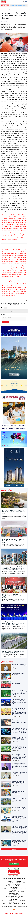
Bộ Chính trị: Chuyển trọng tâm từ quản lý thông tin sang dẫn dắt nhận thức (19, 693)
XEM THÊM (14, 876)
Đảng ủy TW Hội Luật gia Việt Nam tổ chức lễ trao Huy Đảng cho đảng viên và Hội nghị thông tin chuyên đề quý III (19, 783)
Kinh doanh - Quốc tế (15, 777)
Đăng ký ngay (14, 890)
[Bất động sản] (14, 494)
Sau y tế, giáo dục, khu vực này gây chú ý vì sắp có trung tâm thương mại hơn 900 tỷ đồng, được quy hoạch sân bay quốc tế (13, 595)
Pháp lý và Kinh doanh (16, 723)
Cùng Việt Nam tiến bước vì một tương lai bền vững (19, 709)
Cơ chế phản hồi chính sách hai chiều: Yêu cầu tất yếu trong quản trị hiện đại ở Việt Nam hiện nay (19, 748)
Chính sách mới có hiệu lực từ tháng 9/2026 (18, 701)
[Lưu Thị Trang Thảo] (14, 439)
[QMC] (14, 407)
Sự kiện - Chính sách (15, 695)
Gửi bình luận (5, 322)
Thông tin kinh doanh (16, 821)
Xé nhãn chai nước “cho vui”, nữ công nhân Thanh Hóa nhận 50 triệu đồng (19, 818)
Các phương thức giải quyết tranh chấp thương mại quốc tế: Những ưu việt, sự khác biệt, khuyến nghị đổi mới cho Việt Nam (19, 846)
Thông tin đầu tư (15, 768)
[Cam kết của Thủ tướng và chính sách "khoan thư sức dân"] (6, 802)
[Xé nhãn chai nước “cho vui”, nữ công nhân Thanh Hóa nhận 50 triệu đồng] (6, 819)
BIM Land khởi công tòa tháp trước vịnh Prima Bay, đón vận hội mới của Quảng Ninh (13, 568)
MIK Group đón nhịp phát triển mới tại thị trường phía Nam (19, 826)
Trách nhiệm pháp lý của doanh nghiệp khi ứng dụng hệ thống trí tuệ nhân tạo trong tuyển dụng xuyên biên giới (19, 868)
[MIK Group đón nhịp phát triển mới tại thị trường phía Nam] (6, 828)
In (23, 311)
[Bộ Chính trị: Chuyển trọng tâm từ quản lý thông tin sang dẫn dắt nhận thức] (6, 694)
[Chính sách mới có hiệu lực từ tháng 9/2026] (6, 703)
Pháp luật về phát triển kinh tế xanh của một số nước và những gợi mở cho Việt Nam (19, 774)
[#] (14, 466)
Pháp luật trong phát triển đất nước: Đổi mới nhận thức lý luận (19, 835)
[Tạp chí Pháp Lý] (4, 2)
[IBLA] (14, 338)
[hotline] (20, 1)
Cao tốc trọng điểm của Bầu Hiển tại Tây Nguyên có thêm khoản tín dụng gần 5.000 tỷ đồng (13, 623)
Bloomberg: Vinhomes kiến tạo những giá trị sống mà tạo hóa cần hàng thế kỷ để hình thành (13, 539)
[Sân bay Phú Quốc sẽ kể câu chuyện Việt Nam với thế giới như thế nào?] (14, 668)
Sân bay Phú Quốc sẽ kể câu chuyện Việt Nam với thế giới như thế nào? (13, 678)
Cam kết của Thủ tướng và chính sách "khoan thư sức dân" (19, 800)
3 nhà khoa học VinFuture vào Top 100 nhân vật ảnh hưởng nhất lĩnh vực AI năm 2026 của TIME (19, 728)
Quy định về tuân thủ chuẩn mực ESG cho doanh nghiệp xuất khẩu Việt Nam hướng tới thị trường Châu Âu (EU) (19, 719)
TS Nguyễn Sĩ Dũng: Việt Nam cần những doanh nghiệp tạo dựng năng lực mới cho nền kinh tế (19, 792)
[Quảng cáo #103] (14, 372)
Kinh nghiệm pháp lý (15, 760)
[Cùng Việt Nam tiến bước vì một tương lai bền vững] (6, 711)
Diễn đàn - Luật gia (15, 750)
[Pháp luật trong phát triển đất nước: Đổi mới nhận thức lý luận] (6, 837)
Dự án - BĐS (14, 828)
